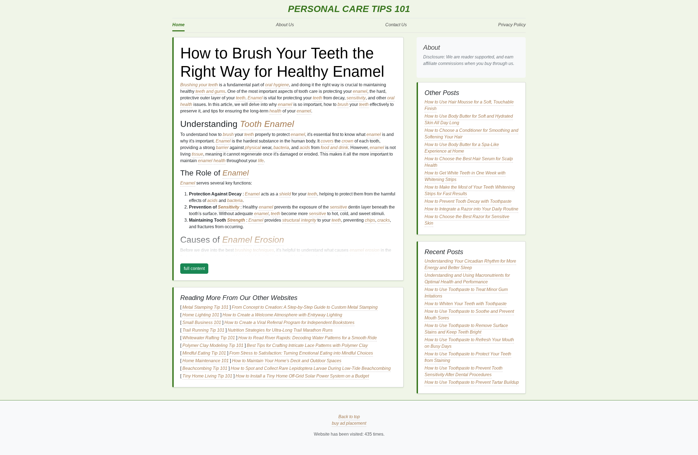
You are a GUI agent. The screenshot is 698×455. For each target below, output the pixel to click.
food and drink (334, 147)
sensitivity (356, 98)
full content (194, 268)
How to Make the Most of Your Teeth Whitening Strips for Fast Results (470, 190)
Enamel (255, 98)
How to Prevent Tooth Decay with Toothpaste (468, 201)
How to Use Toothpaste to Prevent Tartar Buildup (472, 382)
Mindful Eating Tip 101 (204, 353)
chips (370, 220)
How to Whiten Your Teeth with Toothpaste (466, 303)
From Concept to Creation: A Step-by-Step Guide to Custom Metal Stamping (305, 307)
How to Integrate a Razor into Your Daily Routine (471, 209)
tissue (197, 154)
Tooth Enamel (267, 124)
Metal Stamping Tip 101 (205, 307)
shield (285, 194)
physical (253, 147)
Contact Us (396, 24)
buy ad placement (349, 423)
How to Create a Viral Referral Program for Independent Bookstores (289, 322)
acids (305, 147)
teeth (240, 98)
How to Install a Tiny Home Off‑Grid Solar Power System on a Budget (302, 376)
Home (178, 24)
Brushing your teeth (199, 84)
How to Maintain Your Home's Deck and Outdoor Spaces (286, 360)
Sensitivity (228, 207)
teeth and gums (210, 91)
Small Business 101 (201, 322)
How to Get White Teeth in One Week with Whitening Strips (465, 176)
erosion (372, 250)
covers (327, 141)
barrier (222, 147)
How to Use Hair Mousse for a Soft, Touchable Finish (469, 105)
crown (347, 141)
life (261, 160)
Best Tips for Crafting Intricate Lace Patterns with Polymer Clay (307, 345)
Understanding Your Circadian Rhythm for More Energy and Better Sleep (470, 264)
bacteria (281, 147)
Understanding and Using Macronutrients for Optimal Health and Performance (467, 278)
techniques (263, 250)
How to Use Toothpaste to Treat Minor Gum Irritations (466, 292)
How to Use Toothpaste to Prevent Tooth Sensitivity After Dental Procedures (464, 371)
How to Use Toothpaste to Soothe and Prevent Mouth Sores (469, 314)
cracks (383, 220)
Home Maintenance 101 (205, 360)
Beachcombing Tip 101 (204, 368)
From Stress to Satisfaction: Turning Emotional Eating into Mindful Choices (301, 353)
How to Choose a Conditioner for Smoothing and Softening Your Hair (471, 133)
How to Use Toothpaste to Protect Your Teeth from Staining (468, 357)
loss (374, 256)
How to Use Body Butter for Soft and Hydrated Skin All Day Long (469, 119)
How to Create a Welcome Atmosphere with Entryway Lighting (282, 315)
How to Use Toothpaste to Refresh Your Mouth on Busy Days (469, 343)
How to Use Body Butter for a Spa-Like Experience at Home (462, 147)
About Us (285, 24)
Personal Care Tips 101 (349, 9)
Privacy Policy (512, 24)
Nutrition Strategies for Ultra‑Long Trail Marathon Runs (280, 330)
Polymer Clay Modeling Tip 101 (212, 345)
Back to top (349, 416)
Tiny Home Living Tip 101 (207, 376)
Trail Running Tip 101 (203, 330)
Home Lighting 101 (200, 315)
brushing (243, 250)
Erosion (269, 240)
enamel (360, 91)
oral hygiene (277, 84)
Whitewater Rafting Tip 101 (208, 337)
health (275, 111)
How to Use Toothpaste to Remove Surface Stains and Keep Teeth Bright (466, 328)
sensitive (338, 207)
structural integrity (299, 220)
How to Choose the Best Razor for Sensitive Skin (467, 219)
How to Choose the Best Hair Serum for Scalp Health (469, 162)
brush (343, 104)
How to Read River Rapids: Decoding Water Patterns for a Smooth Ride (307, 337)
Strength (236, 220)
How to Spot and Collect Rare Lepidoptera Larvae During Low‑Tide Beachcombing (311, 368)
